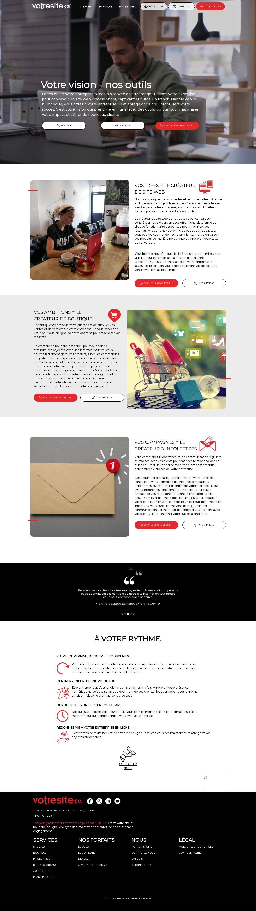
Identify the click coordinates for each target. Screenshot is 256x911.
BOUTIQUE (106, 6)
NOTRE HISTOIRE (141, 846)
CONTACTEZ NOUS (128, 766)
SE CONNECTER (141, 864)
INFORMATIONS (205, 283)
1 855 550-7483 (43, 816)
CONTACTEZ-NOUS (143, 852)
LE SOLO (83, 846)
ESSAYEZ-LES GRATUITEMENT (179, 125)
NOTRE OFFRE (156, 6)
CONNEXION (183, 6)
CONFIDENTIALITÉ (190, 852)
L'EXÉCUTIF (85, 858)
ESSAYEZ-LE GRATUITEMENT (158, 283)
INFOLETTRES (127, 6)
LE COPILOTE (86, 852)
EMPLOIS (137, 858)
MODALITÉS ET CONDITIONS (196, 846)
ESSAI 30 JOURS (212, 6)
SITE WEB (85, 6)
